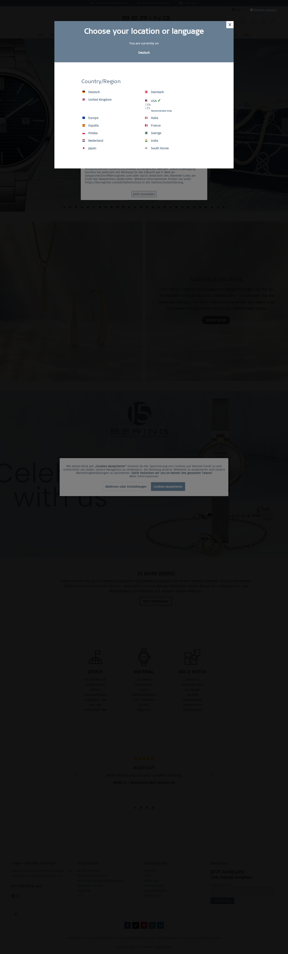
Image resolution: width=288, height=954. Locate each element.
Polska (92, 133)
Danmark (157, 92)
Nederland (95, 140)
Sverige (155, 133)
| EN (148, 104)
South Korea (159, 148)
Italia (154, 118)
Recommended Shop (161, 111)
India (154, 140)
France (155, 125)
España (93, 125)
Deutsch (93, 92)
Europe (92, 118)
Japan (91, 148)
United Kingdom (99, 99)
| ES (147, 108)
